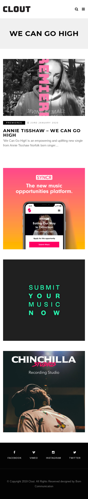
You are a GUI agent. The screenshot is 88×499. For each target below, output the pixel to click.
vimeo (34, 458)
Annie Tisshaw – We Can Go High (42, 133)
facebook (14, 458)
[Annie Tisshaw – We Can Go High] (44, 87)
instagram (53, 458)
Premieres (14, 123)
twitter (75, 458)
